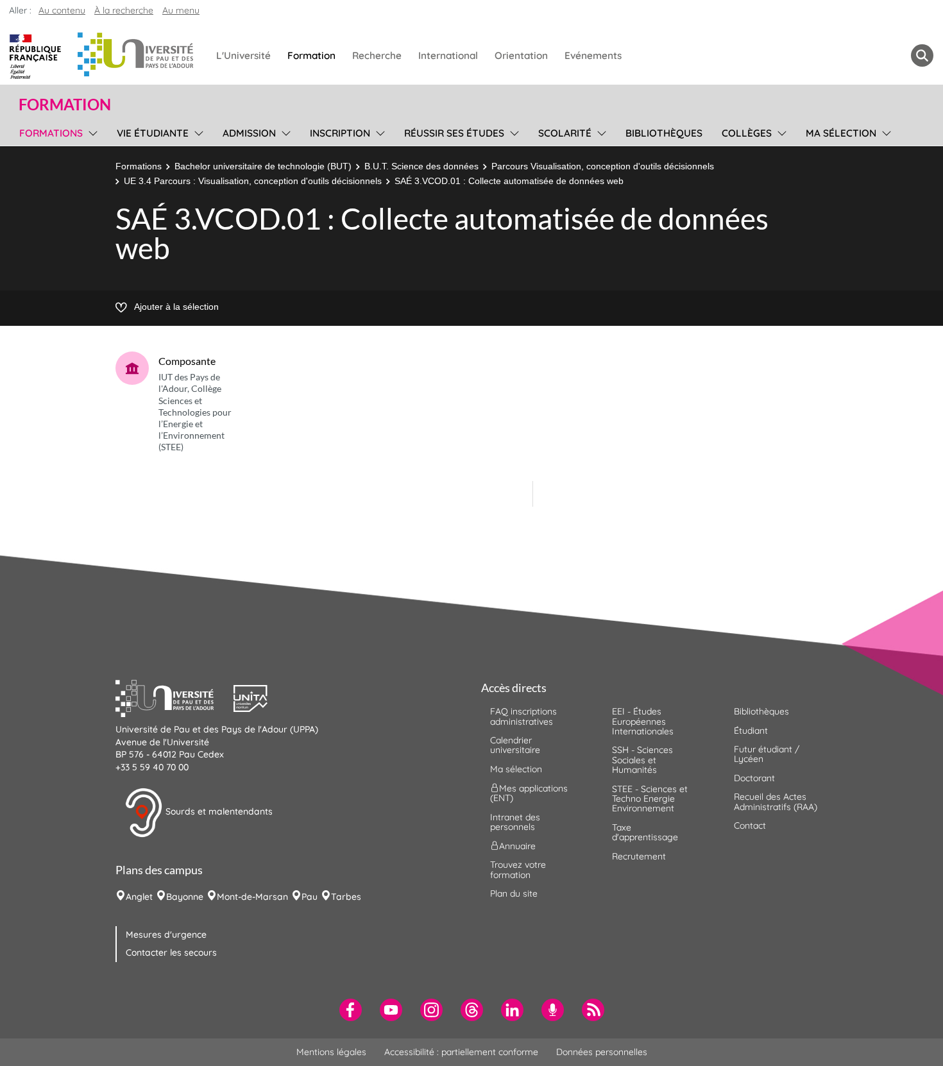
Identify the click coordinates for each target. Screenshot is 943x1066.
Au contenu (61, 10)
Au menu (181, 10)
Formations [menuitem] (51, 133)
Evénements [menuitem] (593, 55)
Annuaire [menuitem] (517, 846)
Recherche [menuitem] (377, 55)
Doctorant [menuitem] (754, 778)
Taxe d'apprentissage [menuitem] (645, 832)
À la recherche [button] (123, 10)
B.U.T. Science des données (421, 166)
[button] (174, 697)
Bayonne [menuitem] (184, 896)
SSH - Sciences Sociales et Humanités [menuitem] (642, 759)
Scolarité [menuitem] (564, 133)
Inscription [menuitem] (340, 133)
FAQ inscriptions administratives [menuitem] (523, 716)
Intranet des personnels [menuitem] (515, 822)
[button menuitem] (922, 55)
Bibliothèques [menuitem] (663, 133)
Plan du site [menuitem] (514, 893)
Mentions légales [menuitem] (331, 1052)
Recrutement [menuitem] (639, 856)
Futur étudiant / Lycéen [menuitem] (766, 754)
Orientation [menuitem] (521, 55)
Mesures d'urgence (166, 934)
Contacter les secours (171, 952)
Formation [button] (65, 105)
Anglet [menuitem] (139, 896)
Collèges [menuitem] (747, 133)
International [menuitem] (448, 55)
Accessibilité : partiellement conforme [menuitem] (461, 1052)
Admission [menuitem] (249, 133)
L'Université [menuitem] (243, 55)
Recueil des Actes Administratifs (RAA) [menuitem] (775, 801)
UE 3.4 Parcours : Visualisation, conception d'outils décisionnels (253, 181)
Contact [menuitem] (750, 825)
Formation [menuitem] (311, 55)
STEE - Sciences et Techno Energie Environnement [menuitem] (650, 799)
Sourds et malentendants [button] (218, 812)
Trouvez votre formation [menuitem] (518, 869)
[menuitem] (350, 1010)
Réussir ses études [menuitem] (454, 133)
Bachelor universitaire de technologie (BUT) (263, 166)
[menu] (90, 131)
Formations (138, 166)
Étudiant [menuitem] (751, 730)
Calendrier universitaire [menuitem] (515, 745)
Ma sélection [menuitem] (841, 133)
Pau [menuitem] (310, 896)
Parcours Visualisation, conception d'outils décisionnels (602, 166)
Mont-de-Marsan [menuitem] (252, 896)
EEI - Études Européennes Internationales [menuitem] (643, 721)
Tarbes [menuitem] (346, 896)
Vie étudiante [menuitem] (153, 133)
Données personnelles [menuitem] (601, 1052)
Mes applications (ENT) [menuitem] (529, 793)
